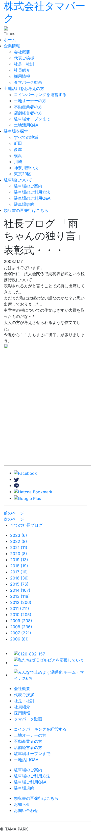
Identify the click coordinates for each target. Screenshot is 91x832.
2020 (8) (18, 553)
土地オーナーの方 (30, 100)
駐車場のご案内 (28, 186)
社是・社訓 (24, 64)
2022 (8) (18, 541)
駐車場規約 (24, 204)
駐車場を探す (16, 131)
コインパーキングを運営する (40, 94)
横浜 (18, 155)
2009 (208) (21, 620)
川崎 (18, 161)
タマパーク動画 (28, 82)
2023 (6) (18, 535)
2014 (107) (20, 590)
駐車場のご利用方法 (32, 192)
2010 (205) (20, 614)
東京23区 (22, 173)
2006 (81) (19, 638)
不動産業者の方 (28, 106)
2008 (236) (21, 626)
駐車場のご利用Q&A (32, 198)
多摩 (18, 149)
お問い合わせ (26, 810)
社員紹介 (22, 70)
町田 (18, 143)
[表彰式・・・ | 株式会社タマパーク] (33, 491)
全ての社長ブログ (26, 525)
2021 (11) (18, 547)
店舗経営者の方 (28, 112)
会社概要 (22, 51)
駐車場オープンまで (32, 118)
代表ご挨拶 (24, 57)
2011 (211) (19, 608)
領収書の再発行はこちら (26, 210)
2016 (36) (19, 577)
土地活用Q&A (26, 125)
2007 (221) (20, 632)
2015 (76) (19, 584)
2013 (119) (20, 596)
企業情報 (12, 45)
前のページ (14, 512)
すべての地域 (26, 137)
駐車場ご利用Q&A (30, 781)
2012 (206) (20, 602)
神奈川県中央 (26, 167)
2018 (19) (19, 565)
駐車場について (18, 179)
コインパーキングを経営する (40, 729)
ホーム (10, 39)
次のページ (14, 519)
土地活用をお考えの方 (24, 88)
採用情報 (22, 76)
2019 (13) (19, 559)
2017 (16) (19, 571)
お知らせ (22, 804)
